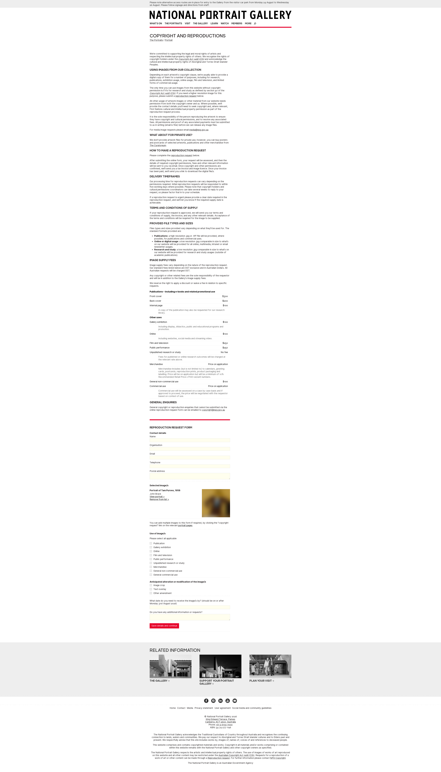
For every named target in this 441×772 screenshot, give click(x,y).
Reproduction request (219, 758)
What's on (156, 23)
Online (156, 551)
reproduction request (186, 96)
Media (190, 708)
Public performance (163, 559)
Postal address (157, 471)
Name (153, 436)
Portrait (169, 40)
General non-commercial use (167, 571)
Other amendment (162, 593)
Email (152, 453)
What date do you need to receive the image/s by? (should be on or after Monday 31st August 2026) (187, 602)
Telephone (155, 462)
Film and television (162, 555)
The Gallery (200, 23)
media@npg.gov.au (198, 130)
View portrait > (157, 496)
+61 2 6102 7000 (224, 724)
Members (236, 23)
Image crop (159, 585)
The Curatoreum (158, 145)
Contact (181, 708)
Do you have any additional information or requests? (176, 612)
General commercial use (165, 574)
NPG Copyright (278, 758)
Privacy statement (204, 708)
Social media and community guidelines (251, 708)
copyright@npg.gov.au (213, 410)
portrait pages (185, 525)
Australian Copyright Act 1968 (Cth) (236, 755)
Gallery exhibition (162, 547)
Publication (159, 543)
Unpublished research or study (169, 563)
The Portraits (173, 23)
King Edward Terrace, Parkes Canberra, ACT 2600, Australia (220, 720)
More (248, 23)
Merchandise (160, 567)
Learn (214, 23)
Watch (225, 23)
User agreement (223, 708)
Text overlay (159, 589)
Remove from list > (159, 499)
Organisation (156, 445)
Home (173, 708)
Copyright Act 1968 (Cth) (191, 59)
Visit (187, 23)
